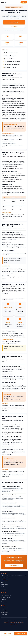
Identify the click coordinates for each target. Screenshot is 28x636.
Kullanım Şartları (4, 612)
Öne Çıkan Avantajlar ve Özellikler (12, 61)
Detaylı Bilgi (14, 26)
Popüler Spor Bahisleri (6, 595)
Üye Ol (2, 586)
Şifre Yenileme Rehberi (9, 58)
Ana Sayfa (3, 582)
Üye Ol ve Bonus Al (14, 565)
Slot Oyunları (3, 599)
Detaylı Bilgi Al (7, 633)
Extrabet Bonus (14, 624)
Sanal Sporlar (4, 601)
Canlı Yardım (3, 589)
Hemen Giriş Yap (21, 633)
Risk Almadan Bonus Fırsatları (11, 52)
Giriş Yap (24, 2)
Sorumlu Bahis (4, 614)
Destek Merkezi (4, 607)
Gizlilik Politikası (4, 610)
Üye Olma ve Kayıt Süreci (9, 55)
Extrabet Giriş (6, 622)
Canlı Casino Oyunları (5, 597)
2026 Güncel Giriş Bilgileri (10, 67)
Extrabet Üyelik (21, 622)
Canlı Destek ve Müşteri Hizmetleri (12, 64)
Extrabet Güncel (13, 622)
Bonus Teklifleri (4, 584)
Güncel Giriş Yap (14, 22)
